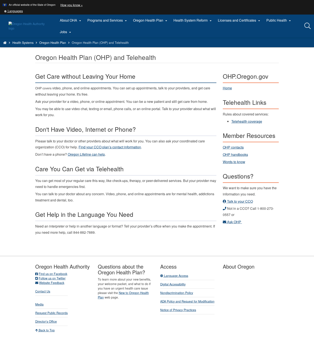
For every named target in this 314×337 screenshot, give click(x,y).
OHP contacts (233, 147)
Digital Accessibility (173, 284)
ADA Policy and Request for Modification (187, 301)
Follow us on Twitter (52, 278)
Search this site (48, 48)
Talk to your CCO (239, 201)
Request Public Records (51, 313)
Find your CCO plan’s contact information (110, 147)
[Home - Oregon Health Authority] (5, 42)
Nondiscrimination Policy (176, 293)
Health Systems (23, 42)
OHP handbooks (235, 154)
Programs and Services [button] (107, 20)
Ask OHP (234, 221)
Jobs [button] (66, 31)
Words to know (234, 161)
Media (39, 304)
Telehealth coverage (246, 121)
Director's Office (46, 321)
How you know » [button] (71, 5)
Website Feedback (51, 283)
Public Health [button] (279, 20)
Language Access (175, 275)
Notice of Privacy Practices (178, 310)
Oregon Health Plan (52, 42)
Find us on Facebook (53, 274)
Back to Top (46, 330)
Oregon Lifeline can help (86, 154)
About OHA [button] (71, 20)
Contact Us (42, 291)
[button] (13, 11)
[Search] (307, 26)
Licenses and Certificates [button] (239, 20)
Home (227, 88)
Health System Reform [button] (193, 20)
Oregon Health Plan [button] (150, 20)
